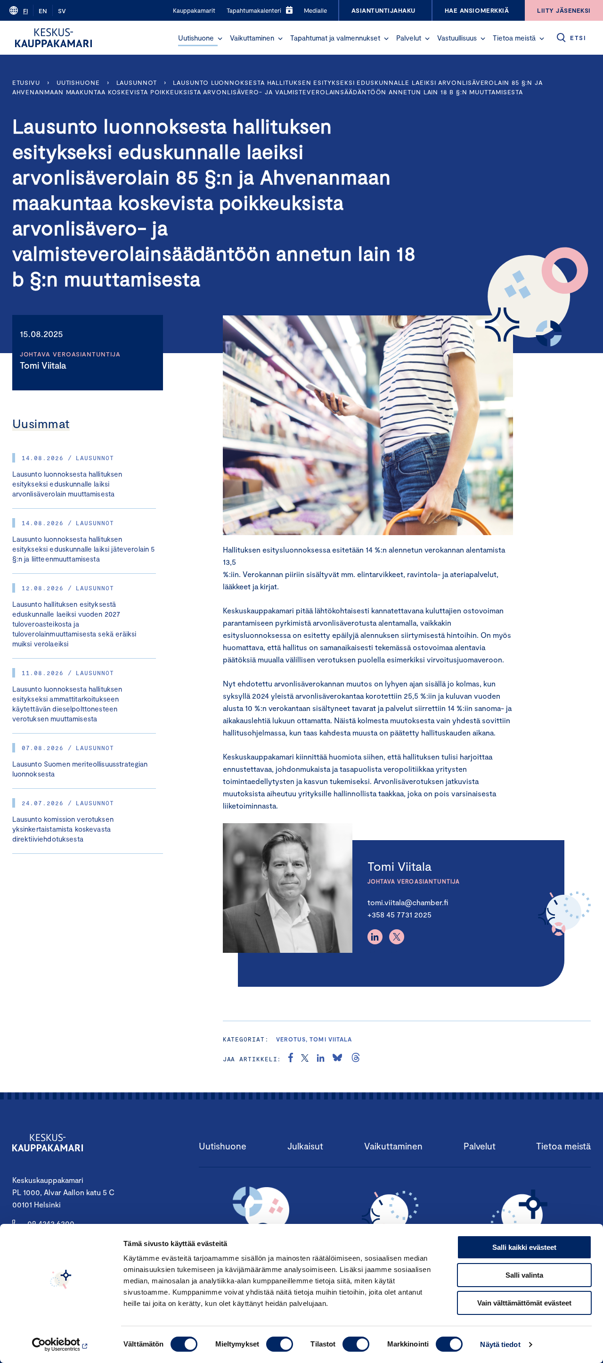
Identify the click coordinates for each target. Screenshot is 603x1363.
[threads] (355, 1059)
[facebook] (290, 1059)
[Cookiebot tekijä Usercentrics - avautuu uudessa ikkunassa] (61, 1345)
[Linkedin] (375, 936)
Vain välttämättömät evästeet (524, 1303)
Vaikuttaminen (252, 37)
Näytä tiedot (500, 1344)
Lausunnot (136, 82)
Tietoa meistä (514, 37)
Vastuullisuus (457, 37)
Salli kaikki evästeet (524, 1247)
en (43, 11)
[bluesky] (337, 1059)
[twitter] (305, 1059)
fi (25, 11)
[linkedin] (321, 1059)
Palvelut (408, 37)
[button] (220, 39)
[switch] (279, 1344)
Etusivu (26, 82)
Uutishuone (196, 37)
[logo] (53, 37)
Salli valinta (524, 1275)
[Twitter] (396, 936)
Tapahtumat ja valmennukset (335, 37)
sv (62, 11)
